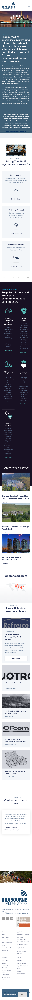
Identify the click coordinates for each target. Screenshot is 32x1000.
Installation (20, 960)
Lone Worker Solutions (23, 942)
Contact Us (5, 950)
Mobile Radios (5, 974)
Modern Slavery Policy (8, 948)
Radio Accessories (7, 980)
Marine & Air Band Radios (6, 971)
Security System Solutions (21, 952)
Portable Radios (6, 977)
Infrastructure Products (6, 966)
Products (4, 958)
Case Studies (5, 937)
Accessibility (5, 940)
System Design (21, 974)
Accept (22, 994)
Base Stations (5, 960)
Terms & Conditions (7, 942)
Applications (20, 932)
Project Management (22, 966)
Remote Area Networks (20, 948)
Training (19, 971)
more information (12, 994)
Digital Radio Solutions (23, 934)
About (3, 934)
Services (19, 958)
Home (3, 932)
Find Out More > (15, 234)
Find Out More (15, 199)
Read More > (5, 502)
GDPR (3, 945)
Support (19, 968)
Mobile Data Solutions (23, 944)
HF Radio (4, 963)
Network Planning (21, 963)
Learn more (8, 329)
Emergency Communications (21, 938)
